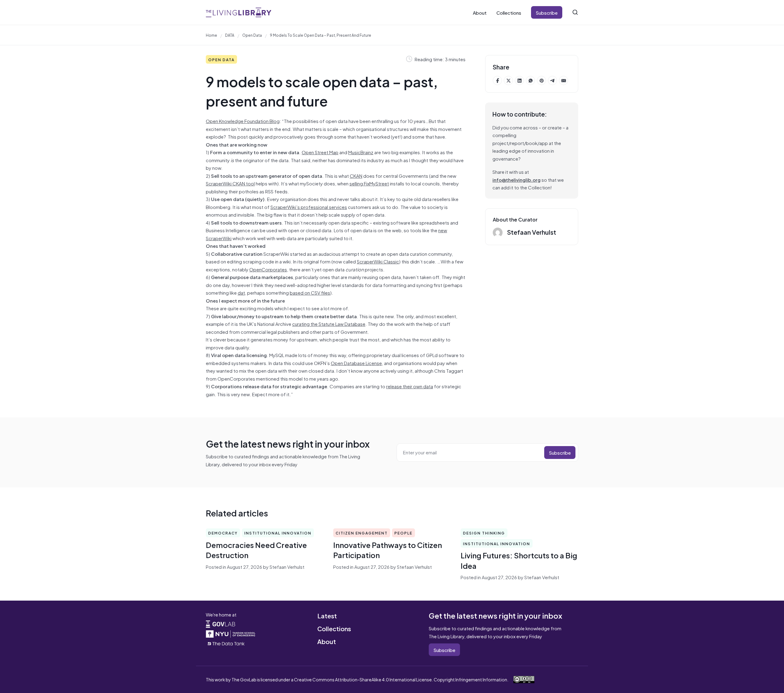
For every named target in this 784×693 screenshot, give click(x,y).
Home (211, 35)
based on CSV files (310, 292)
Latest (327, 615)
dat (241, 292)
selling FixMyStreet (369, 183)
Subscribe (547, 12)
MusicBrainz (360, 152)
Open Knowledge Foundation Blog (243, 121)
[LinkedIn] (519, 80)
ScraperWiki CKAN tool (230, 183)
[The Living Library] (238, 12)
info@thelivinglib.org (516, 179)
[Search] (575, 12)
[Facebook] (497, 80)
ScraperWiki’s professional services (308, 207)
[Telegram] (552, 80)
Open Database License (356, 363)
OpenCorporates (268, 269)
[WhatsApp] (530, 80)
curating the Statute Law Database (328, 323)
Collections (508, 12)
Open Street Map (320, 152)
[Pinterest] (541, 80)
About (480, 12)
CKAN (356, 175)
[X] (508, 80)
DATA (229, 35)
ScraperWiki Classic (378, 261)
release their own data (409, 386)
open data (252, 35)
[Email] (563, 80)
